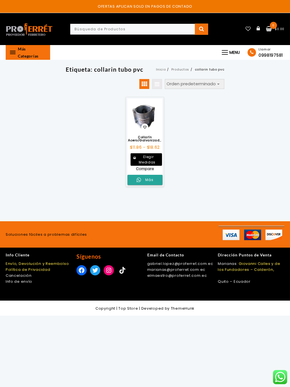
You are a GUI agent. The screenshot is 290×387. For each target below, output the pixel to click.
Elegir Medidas (147, 159)
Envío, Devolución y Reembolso (37, 263)
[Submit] (201, 29)
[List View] (157, 84)
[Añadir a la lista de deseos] (145, 116)
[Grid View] (144, 84)
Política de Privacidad (28, 269)
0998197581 (271, 55)
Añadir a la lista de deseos (144, 127)
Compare (145, 169)
